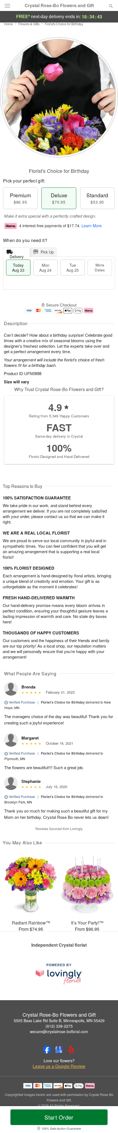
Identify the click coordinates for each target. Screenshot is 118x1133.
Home (8, 23)
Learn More (92, 225)
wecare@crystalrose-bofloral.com (59, 1031)
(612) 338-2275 (59, 1026)
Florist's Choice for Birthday (63, 702)
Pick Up (47, 252)
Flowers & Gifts (29, 23)
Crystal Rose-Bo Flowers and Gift (59, 5)
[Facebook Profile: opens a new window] (47, 1049)
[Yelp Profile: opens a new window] (71, 1049)
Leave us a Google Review (59, 1066)
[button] (106, 1121)
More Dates (100, 267)
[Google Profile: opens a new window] (59, 1049)
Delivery (17, 255)
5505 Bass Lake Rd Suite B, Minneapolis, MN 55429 (59, 1020)
